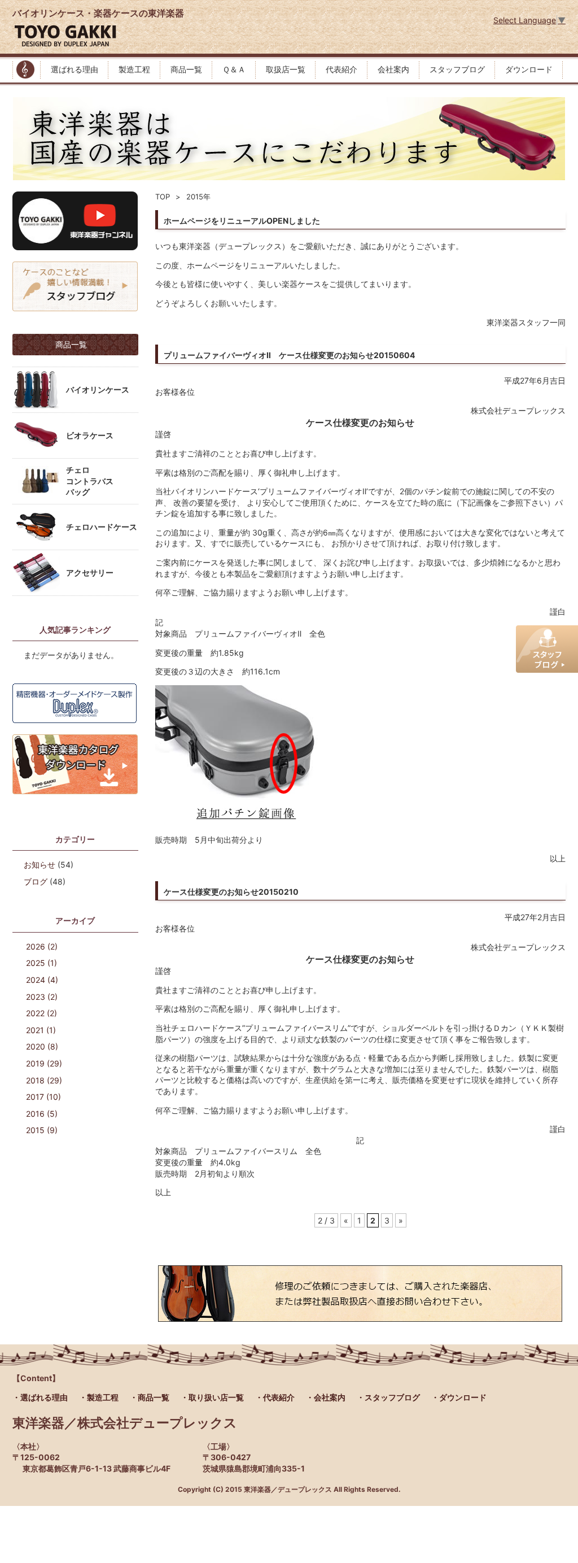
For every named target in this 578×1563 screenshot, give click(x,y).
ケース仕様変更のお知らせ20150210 (231, 891)
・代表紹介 (275, 1397)
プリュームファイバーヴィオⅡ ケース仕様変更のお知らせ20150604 (289, 355)
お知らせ (39, 864)
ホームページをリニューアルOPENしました (242, 220)
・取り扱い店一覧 (212, 1397)
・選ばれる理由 (40, 1397)
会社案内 (393, 69)
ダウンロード (529, 69)
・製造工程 (99, 1397)
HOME (26, 69)
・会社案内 (325, 1397)
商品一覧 (186, 69)
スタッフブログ (457, 69)
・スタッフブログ (388, 1397)
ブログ (35, 881)
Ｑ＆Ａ (234, 69)
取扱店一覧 (285, 69)
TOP (162, 196)
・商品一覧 (149, 1397)
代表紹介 (341, 69)
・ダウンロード (459, 1397)
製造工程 (134, 69)
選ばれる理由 (74, 69)
